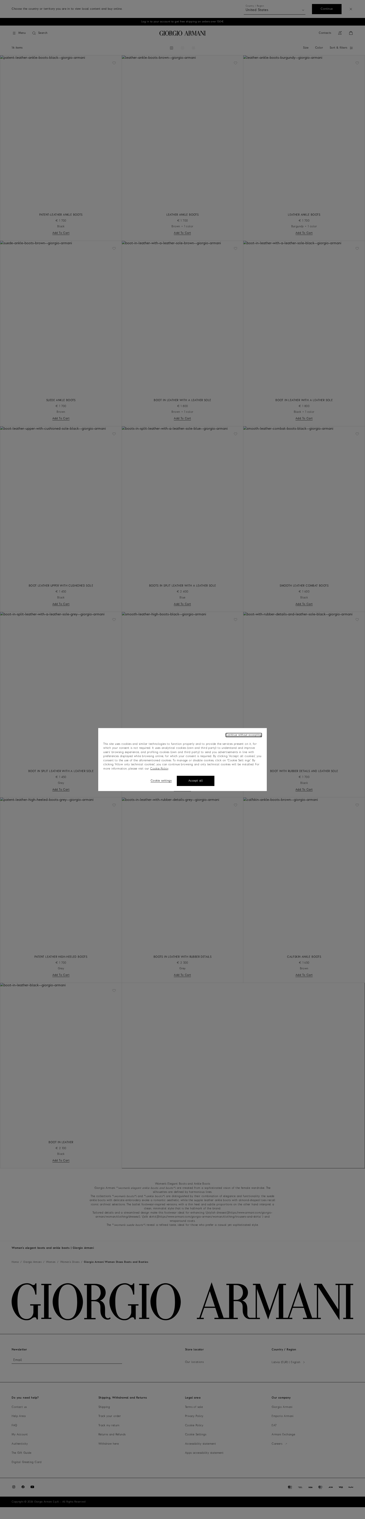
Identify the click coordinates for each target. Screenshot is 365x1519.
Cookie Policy (159, 768)
